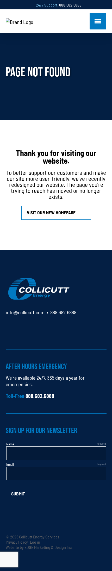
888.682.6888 (70, 4)
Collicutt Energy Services (39, 536)
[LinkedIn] (10, 327)
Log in (35, 541)
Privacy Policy (17, 541)
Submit (18, 493)
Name (10, 443)
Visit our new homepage (51, 212)
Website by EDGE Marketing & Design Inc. (39, 547)
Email (10, 464)
